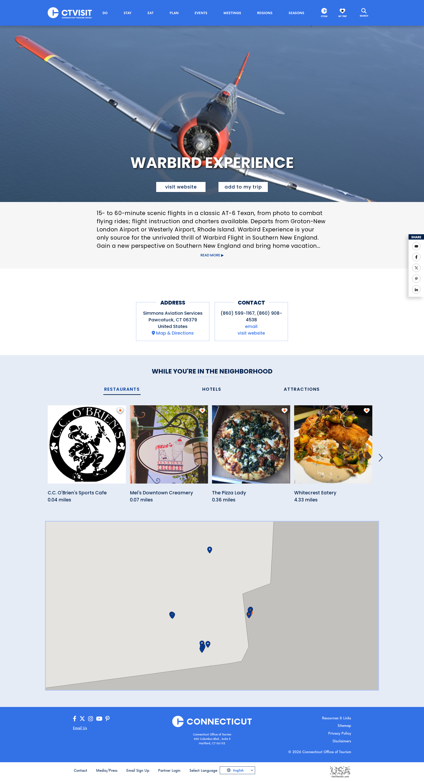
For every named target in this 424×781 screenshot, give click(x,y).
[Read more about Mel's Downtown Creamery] (169, 447)
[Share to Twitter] (416, 268)
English (238, 770)
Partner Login (169, 770)
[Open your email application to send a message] (416, 246)
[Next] (380, 457)
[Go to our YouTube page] (99, 718)
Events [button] (201, 12)
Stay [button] (128, 12)
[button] (250, 610)
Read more (210, 255)
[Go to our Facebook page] (74, 718)
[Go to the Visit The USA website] (340, 771)
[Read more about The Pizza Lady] (251, 447)
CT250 (324, 16)
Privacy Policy (339, 733)
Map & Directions (175, 333)
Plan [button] (174, 12)
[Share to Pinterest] (416, 278)
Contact (80, 770)
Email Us (80, 728)
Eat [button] (150, 12)
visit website (181, 187)
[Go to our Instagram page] (90, 718)
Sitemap (344, 725)
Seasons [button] (296, 12)
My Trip (342, 16)
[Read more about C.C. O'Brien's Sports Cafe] (87, 447)
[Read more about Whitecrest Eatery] (333, 447)
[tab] (122, 389)
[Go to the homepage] (70, 12)
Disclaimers (342, 741)
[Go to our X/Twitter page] (82, 718)
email (251, 326)
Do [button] (105, 12)
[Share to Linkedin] (416, 289)
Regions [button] (265, 12)
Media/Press (106, 770)
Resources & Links (336, 718)
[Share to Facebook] (416, 257)
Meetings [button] (232, 12)
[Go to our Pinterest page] (107, 718)
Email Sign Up (137, 770)
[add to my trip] (120, 410)
